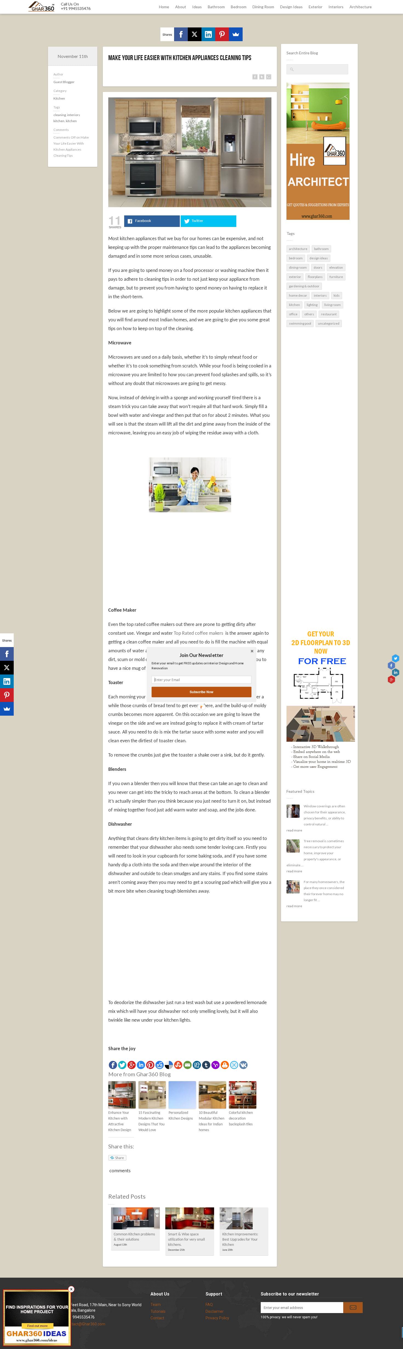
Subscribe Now (201, 692)
